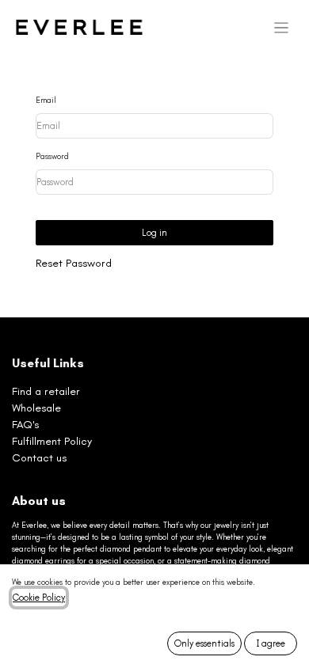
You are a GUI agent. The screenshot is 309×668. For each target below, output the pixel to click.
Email (46, 100)
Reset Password (74, 263)
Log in (154, 232)
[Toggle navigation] (281, 27)
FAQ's (25, 424)
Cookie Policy (39, 597)
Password (52, 156)
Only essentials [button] (204, 643)
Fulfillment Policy (52, 441)
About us (39, 501)
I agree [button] (271, 643)
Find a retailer (46, 391)
